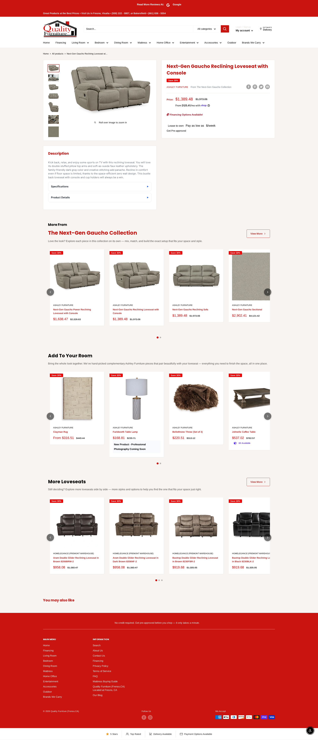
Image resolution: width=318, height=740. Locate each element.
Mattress (142, 42)
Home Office (163, 42)
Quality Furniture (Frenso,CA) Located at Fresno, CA (109, 688)
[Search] (225, 29)
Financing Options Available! (186, 114)
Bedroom (100, 42)
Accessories (211, 42)
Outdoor (231, 42)
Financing (60, 42)
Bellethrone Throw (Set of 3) (187, 431)
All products (57, 53)
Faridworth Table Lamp (125, 431)
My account (243, 30)
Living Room (78, 42)
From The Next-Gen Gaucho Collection (211, 87)
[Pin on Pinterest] (255, 86)
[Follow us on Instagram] (150, 717)
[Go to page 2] (160, 337)
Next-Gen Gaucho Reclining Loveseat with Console (136, 311)
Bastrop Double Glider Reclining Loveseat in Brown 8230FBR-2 (195, 559)
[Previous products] (50, 292)
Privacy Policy (100, 665)
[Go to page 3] (162, 580)
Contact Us (99, 655)
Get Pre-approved (176, 130)
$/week (210, 125)
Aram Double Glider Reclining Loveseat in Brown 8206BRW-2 (76, 559)
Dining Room (121, 42)
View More (256, 233)
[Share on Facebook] (248, 86)
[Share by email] (267, 86)
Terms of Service (102, 671)
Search (97, 645)
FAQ (95, 676)
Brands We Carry (251, 42)
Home (46, 42)
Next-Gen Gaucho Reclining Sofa (190, 309)
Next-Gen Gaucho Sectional (247, 309)
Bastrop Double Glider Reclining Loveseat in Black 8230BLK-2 (255, 559)
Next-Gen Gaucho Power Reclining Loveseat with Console (72, 311)
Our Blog (97, 695)
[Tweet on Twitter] (261, 86)
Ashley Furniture (177, 87)
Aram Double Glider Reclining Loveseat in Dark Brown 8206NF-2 (135, 559)
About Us (98, 650)
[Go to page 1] (158, 338)
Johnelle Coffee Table (244, 431)
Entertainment (187, 42)
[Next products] (267, 292)
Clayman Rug (60, 431)
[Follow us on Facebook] (144, 717)
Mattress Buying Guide (105, 681)
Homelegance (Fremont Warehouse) (73, 553)
